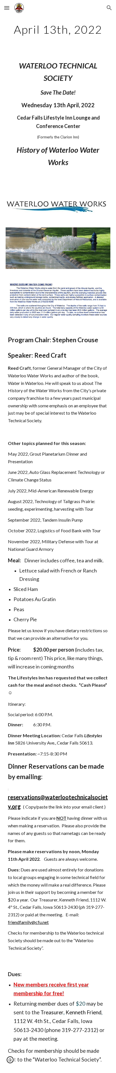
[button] (7, 7)
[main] (58, 29)
